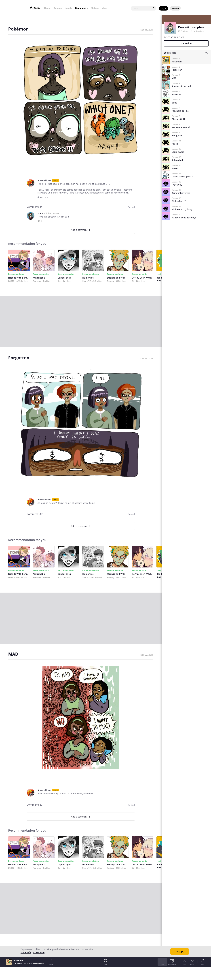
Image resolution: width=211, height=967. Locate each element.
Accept (180, 951)
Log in (163, 8)
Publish (175, 8)
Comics (57, 8)
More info (26, 952)
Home (47, 8)
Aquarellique (44, 180)
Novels (68, 8)
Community (81, 8)
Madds (41, 213)
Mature (95, 8)
